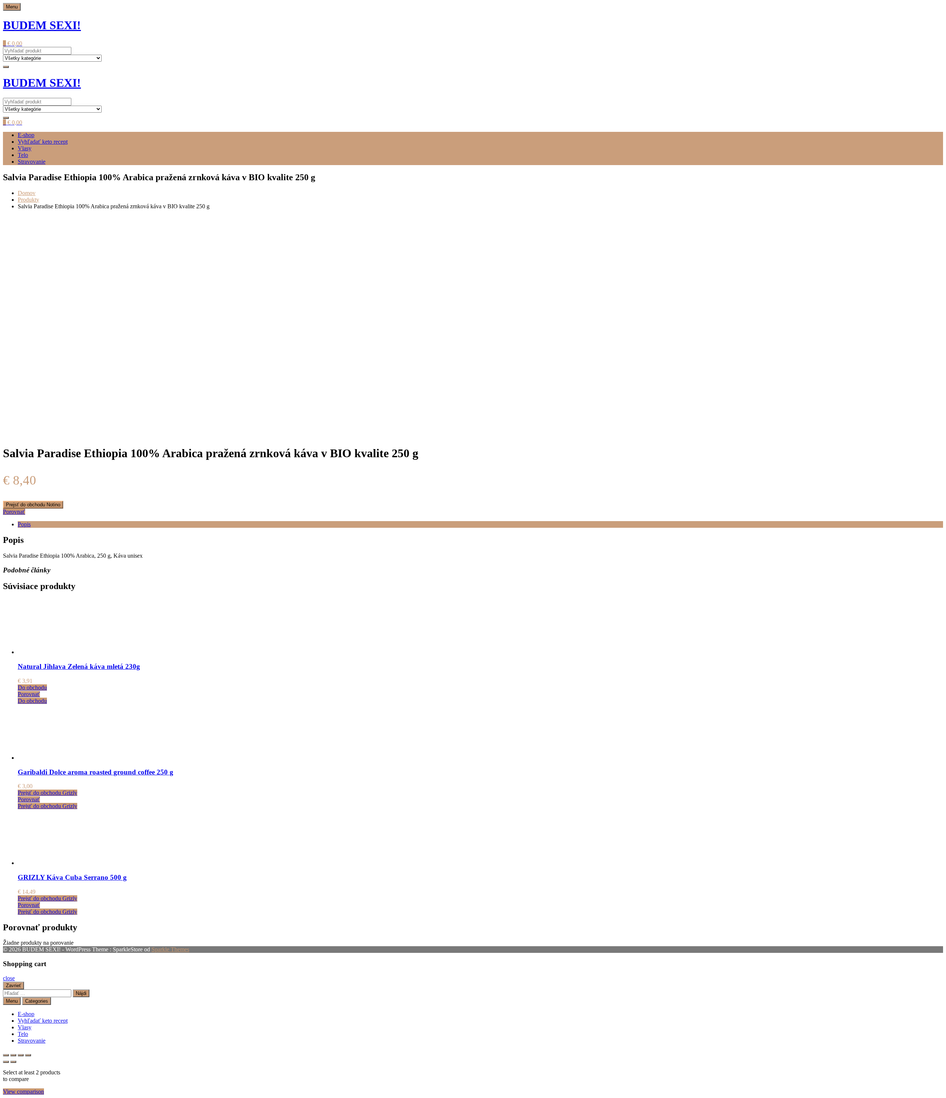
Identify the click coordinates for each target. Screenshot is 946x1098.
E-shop (26, 135)
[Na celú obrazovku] (13, 1055)
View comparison (23, 1091)
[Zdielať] (21, 1055)
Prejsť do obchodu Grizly (47, 793)
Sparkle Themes (170, 949)
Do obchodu (32, 687)
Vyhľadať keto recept (43, 141)
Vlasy (24, 148)
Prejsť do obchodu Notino (33, 504)
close (9, 978)
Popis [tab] (24, 524)
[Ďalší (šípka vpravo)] (13, 1062)
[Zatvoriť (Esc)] (28, 1055)
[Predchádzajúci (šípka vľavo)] (6, 1062)
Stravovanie (31, 161)
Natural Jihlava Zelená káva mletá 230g (79, 666)
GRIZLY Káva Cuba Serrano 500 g (72, 877)
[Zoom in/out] (6, 1055)
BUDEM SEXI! (42, 25)
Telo (23, 155)
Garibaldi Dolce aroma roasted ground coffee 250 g (95, 772)
